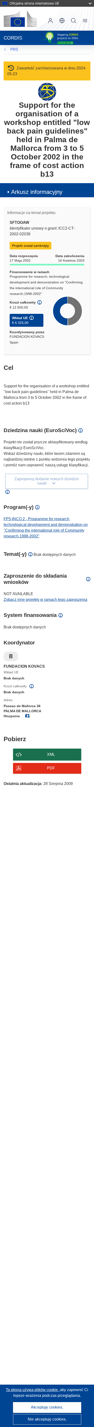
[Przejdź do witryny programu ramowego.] (47, 92)
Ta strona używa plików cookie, (33, 1390)
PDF (51, 768)
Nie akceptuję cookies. (47, 1419)
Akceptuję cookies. (47, 1407)
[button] (62, 20)
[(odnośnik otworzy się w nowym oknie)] (20, 19)
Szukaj (73, 20)
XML (51, 754)
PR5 (14, 49)
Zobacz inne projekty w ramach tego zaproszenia (45, 600)
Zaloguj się (50, 20)
